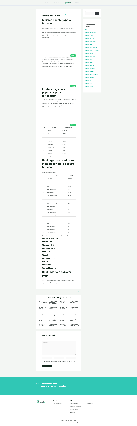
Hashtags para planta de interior (74, 325)
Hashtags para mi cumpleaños (90, 32)
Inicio (42, 2)
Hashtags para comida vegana (43, 302)
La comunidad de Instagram (74, 404)
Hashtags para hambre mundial (74, 302)
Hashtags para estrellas (63, 314)
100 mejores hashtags (74, 403)
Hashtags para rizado (42, 319)
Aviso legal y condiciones (65, 420)
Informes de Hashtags (74, 409)
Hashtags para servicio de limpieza (63, 308)
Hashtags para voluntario (89, 38)
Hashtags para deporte (63, 319)
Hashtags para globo (88, 44)
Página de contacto (90, 403)
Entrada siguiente (77, 291)
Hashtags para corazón (53, 308)
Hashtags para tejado (74, 308)
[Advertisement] (59, 46)
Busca (97, 13)
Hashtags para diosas (89, 59)
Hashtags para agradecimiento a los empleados (53, 302)
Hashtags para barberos (42, 308)
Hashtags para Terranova (89, 71)
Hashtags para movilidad (89, 77)
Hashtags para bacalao (89, 86)
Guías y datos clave (47, 2)
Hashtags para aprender (89, 62)
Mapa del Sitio (72, 412)
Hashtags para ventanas (89, 53)
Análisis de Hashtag (78, 2)
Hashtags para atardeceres (42, 314)
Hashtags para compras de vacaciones (92, 50)
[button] (133, 2)
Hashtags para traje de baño (53, 319)
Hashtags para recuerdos (42, 325)
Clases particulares (56, 404)
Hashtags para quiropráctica (90, 68)
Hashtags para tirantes (89, 35)
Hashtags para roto (88, 83)
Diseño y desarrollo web (57, 403)
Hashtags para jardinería (53, 325)
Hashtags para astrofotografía (53, 314)
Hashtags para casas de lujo (74, 314)
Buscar (86, 11)
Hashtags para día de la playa (90, 56)
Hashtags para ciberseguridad (90, 41)
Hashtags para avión (74, 319)
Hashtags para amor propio (63, 325)
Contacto (85, 2)
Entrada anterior (40, 291)
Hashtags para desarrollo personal (91, 47)
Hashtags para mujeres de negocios (91, 74)
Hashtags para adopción (89, 65)
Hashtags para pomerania (63, 302)
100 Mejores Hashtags (58, 2)
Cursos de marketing (73, 410)
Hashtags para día (88, 80)
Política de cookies (73, 420)
